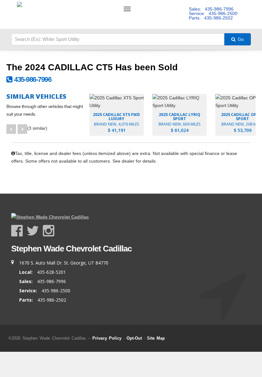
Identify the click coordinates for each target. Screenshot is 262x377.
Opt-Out (134, 338)
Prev (11, 129)
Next (22, 129)
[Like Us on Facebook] (19, 230)
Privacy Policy (106, 338)
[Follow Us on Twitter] (35, 230)
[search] (118, 39)
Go (240, 39)
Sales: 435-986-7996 (211, 9)
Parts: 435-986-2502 (211, 17)
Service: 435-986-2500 (213, 13)
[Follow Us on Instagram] (48, 230)
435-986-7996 (31, 79)
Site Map (156, 338)
